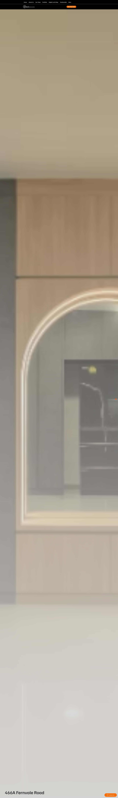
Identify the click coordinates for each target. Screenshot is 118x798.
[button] (31, 2)
